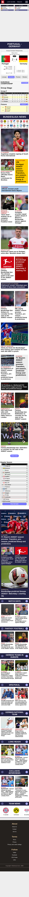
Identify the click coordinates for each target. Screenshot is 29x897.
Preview (18, 77)
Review (25, 77)
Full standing (25, 82)
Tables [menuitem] (19, 2)
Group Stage (6, 88)
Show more (14, 455)
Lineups (4, 77)
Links (14, 859)
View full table (14, 504)
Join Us (14, 831)
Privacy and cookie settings (14, 844)
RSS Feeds (14, 857)
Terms (14, 839)
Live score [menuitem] (11, 2)
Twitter (14, 852)
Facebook (14, 855)
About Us (14, 826)
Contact (14, 829)
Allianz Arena (14, 53)
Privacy (14, 842)
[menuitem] (3, 1)
